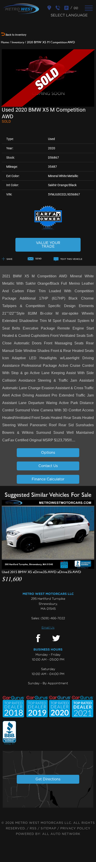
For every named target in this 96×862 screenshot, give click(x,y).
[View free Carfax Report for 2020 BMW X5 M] (48, 229)
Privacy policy (75, 828)
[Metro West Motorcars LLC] (21, 8)
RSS (33, 828)
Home (5, 42)
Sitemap (48, 828)
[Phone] (58, 8)
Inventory (18, 42)
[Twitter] (56, 638)
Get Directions (48, 779)
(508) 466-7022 (53, 618)
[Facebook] (38, 638)
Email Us (48, 627)
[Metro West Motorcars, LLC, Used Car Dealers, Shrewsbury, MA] (9, 733)
